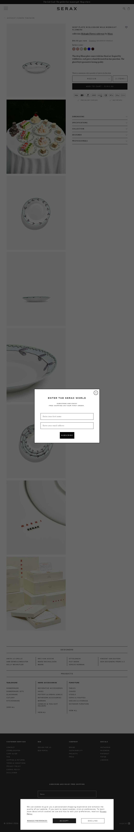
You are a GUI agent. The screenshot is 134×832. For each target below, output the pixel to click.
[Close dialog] (96, 393)
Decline (93, 821)
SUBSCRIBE (67, 435)
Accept (64, 821)
